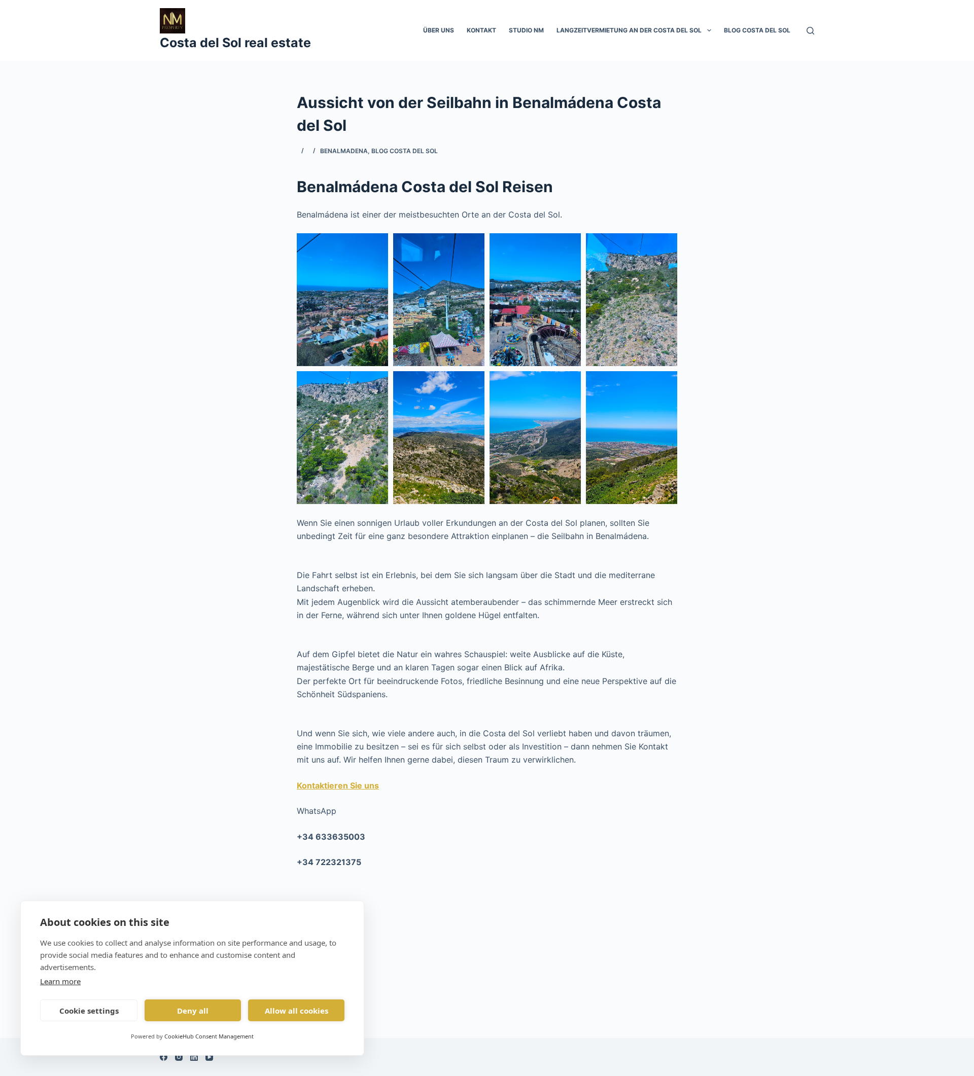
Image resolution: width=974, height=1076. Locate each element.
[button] (342, 299)
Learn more (60, 981)
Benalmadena (344, 151)
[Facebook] (163, 1057)
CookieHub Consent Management (209, 1036)
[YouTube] (209, 1057)
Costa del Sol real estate (235, 42)
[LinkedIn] (194, 1057)
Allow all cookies (296, 1011)
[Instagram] (179, 1057)
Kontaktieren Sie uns (338, 785)
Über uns (438, 30)
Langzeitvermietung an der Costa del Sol (629, 30)
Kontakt (481, 30)
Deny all (192, 1011)
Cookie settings (89, 1011)
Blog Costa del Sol (757, 30)
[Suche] (810, 30)
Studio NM (526, 30)
